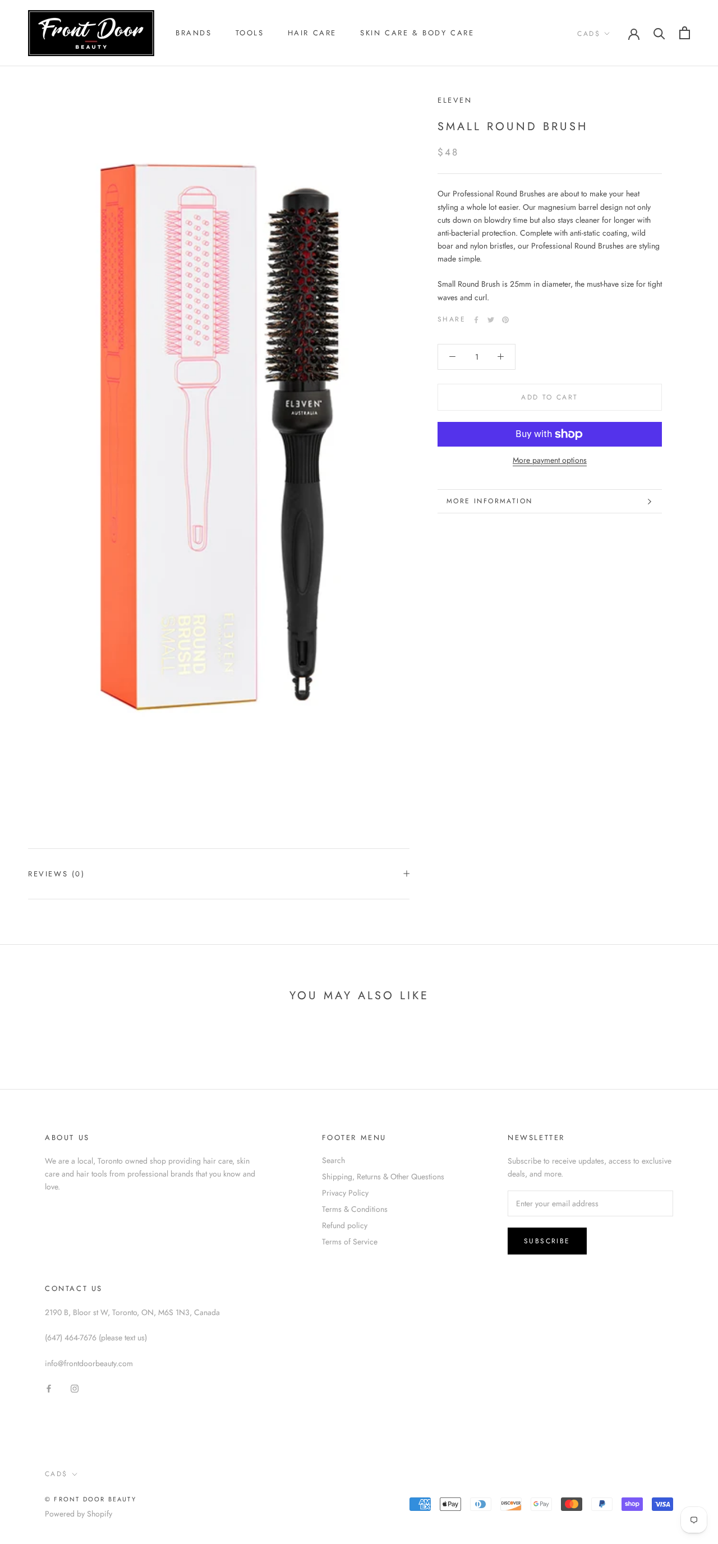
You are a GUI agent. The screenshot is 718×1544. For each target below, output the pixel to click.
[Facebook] (476, 319)
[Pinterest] (505, 319)
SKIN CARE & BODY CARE (417, 32)
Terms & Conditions (355, 1209)
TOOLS (250, 32)
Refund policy (344, 1225)
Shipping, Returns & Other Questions (383, 1176)
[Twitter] (490, 319)
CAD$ (588, 34)
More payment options (550, 460)
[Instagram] (75, 1387)
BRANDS (194, 32)
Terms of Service (350, 1241)
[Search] (659, 33)
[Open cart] (684, 32)
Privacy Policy (345, 1192)
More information (489, 501)
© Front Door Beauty (90, 1499)
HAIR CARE (312, 32)
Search (333, 1160)
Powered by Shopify (78, 1513)
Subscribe (547, 1241)
